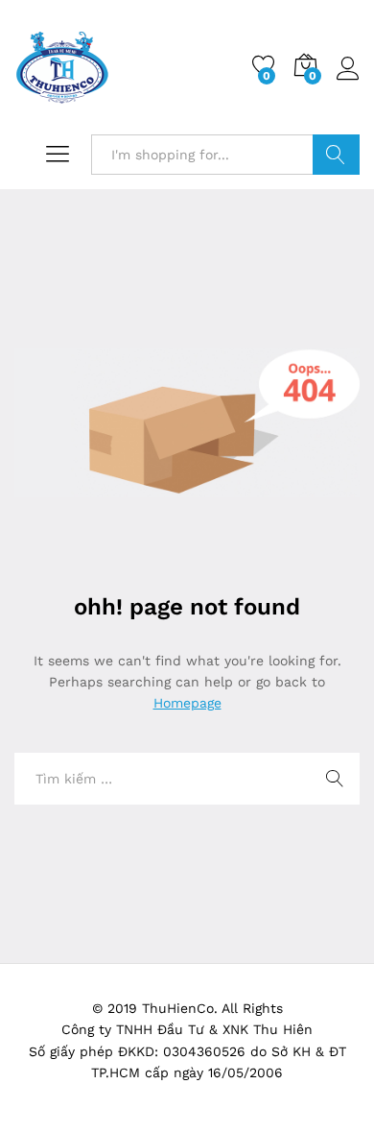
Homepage (187, 703)
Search (336, 154)
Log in (348, 81)
